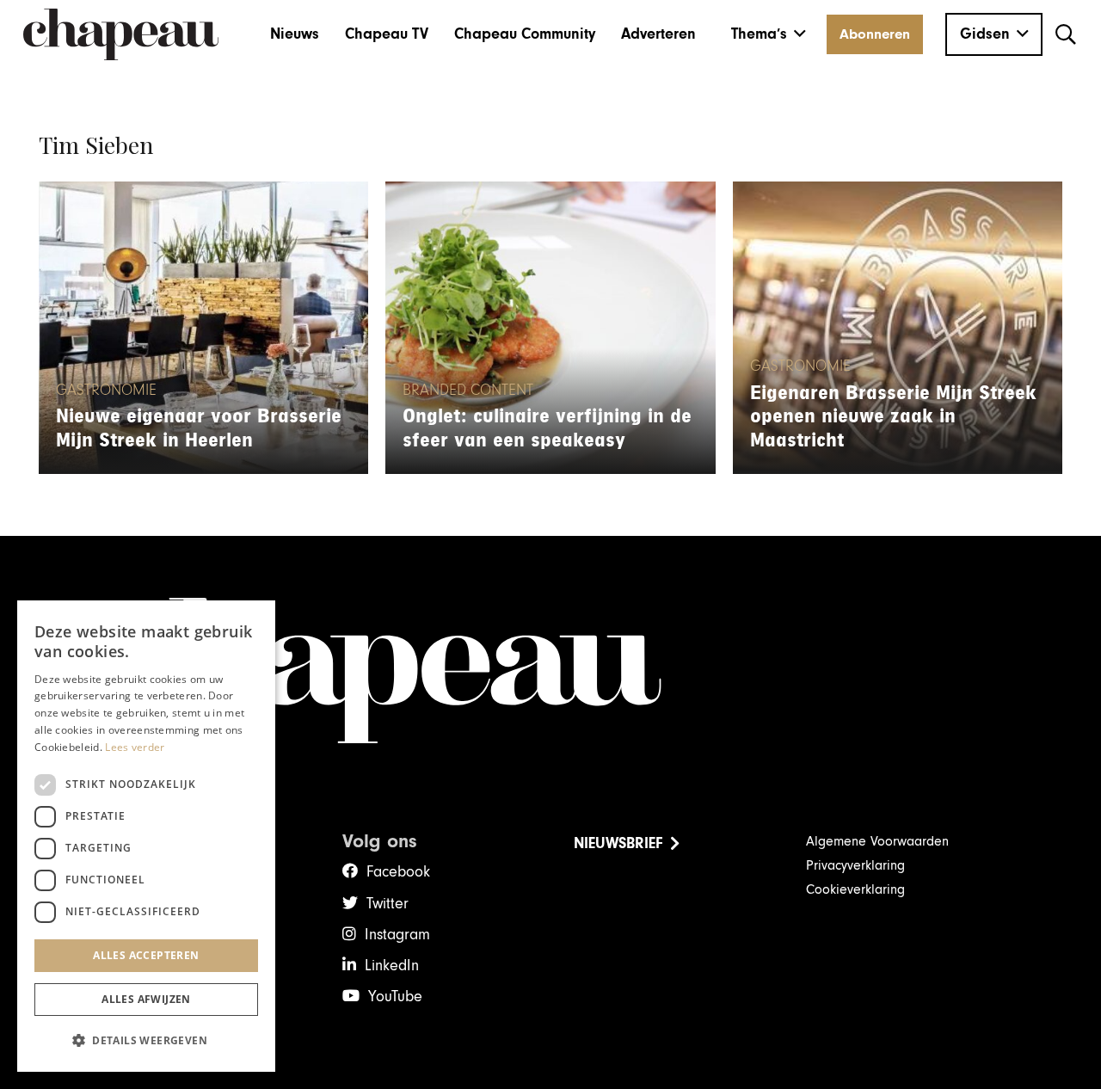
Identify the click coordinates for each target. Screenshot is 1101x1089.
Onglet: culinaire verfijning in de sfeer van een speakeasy (547, 428)
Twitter (387, 904)
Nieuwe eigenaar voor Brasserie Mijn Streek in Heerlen (198, 428)
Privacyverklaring (855, 865)
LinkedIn (392, 966)
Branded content (468, 390)
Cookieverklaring (855, 889)
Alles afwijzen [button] (146, 999)
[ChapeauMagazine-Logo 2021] (120, 34)
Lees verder (134, 747)
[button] (768, 34)
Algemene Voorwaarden (877, 841)
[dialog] (146, 836)
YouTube (395, 996)
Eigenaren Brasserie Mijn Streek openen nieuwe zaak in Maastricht (893, 417)
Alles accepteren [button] (146, 955)
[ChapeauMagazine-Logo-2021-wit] (550, 671)
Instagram (397, 935)
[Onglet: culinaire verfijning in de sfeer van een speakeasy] (550, 328)
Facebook (398, 872)
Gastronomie (106, 390)
